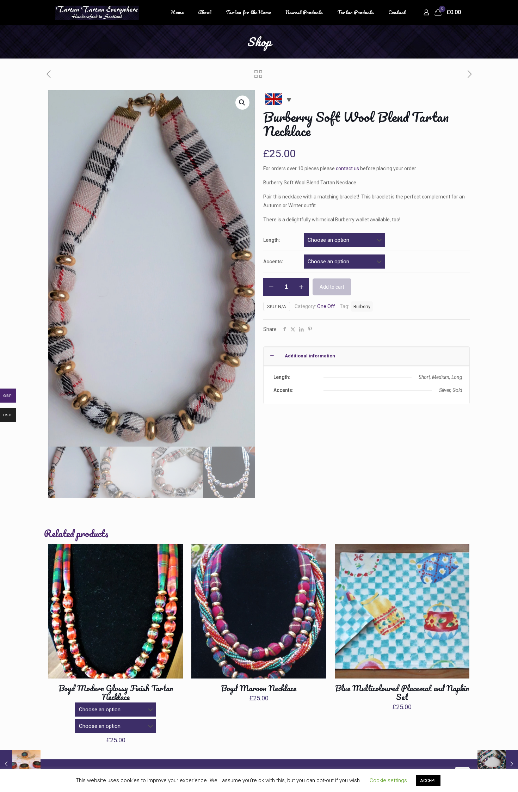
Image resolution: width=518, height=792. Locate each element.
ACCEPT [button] (428, 780)
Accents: (273, 261)
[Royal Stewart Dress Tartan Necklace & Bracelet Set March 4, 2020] (497, 764)
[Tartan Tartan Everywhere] (97, 12)
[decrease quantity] (271, 287)
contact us (347, 168)
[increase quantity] (301, 287)
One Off (326, 306)
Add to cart (332, 287)
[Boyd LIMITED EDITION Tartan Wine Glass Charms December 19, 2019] (20, 764)
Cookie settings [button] (388, 780)
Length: (271, 240)
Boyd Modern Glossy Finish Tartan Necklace (115, 693)
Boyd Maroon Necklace (258, 688)
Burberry (361, 306)
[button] (242, 103)
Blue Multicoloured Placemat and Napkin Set (402, 693)
